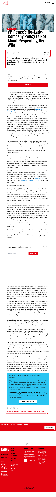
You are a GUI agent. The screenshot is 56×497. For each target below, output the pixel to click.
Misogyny (29, 411)
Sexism (42, 411)
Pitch (13, 451)
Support (41, 448)
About (13, 448)
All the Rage (11, 29)
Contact (14, 453)
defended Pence (39, 178)
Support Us (48, 3)
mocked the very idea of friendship (30, 180)
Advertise (14, 456)
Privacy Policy (13, 459)
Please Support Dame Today (28, 401)
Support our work (49, 427)
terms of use (30, 488)
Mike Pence (23, 411)
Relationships (36, 411)
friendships (16, 411)
